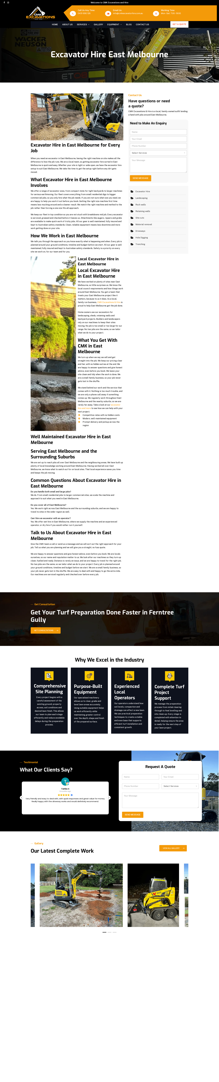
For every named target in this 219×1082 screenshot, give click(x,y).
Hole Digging (141, 237)
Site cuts (139, 218)
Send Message (140, 178)
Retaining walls (142, 211)
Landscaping (141, 198)
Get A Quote (179, 24)
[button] (46, 630)
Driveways (140, 231)
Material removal (143, 224)
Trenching (140, 244)
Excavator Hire (142, 191)
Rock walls (140, 204)
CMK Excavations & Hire (109, 302)
